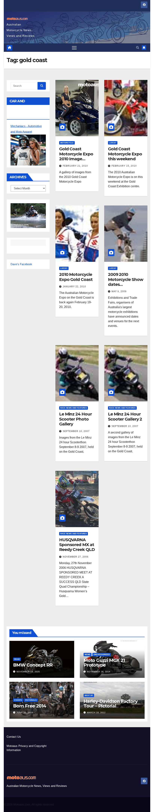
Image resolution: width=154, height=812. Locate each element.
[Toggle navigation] (74, 47)
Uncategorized (102, 654)
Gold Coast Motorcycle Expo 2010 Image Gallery (76, 156)
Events (18, 700)
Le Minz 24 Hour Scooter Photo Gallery (75, 419)
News (87, 654)
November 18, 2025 (28, 672)
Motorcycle (67, 143)
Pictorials (31, 700)
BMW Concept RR (33, 665)
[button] (137, 47)
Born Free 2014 (29, 706)
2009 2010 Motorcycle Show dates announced (125, 282)
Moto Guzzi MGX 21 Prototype (104, 663)
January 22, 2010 (74, 286)
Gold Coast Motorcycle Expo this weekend (125, 153)
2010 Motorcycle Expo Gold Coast (76, 277)
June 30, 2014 (25, 712)
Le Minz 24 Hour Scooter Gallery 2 (125, 416)
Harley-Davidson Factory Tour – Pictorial (110, 703)
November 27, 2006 (75, 556)
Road (17, 659)
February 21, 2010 (75, 166)
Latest (112, 143)
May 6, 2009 (119, 291)
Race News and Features (73, 408)
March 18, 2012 (96, 712)
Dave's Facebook (21, 264)
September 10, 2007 (76, 431)
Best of (89, 695)
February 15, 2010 (124, 166)
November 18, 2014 (98, 672)
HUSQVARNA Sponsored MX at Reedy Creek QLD (77, 544)
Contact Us (14, 736)
